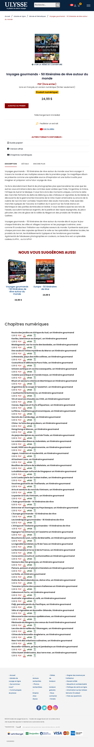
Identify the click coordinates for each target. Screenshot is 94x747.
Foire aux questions (74, 696)
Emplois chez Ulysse (36, 696)
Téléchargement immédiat (47, 115)
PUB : (30, 335)
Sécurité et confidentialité (77, 684)
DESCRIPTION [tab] (11, 164)
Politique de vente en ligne (77, 687)
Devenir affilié (72, 681)
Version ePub (16, 148)
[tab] (47, 324)
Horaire (53, 699)
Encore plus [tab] (39, 164)
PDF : (20, 335)
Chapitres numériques (20, 154)
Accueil (7, 16)
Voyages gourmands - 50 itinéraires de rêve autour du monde (17, 290)
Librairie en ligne (20, 16)
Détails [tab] (25, 164)
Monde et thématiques (37, 16)
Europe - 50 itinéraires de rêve (45, 288)
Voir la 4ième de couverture (48, 64)
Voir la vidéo (48, 129)
